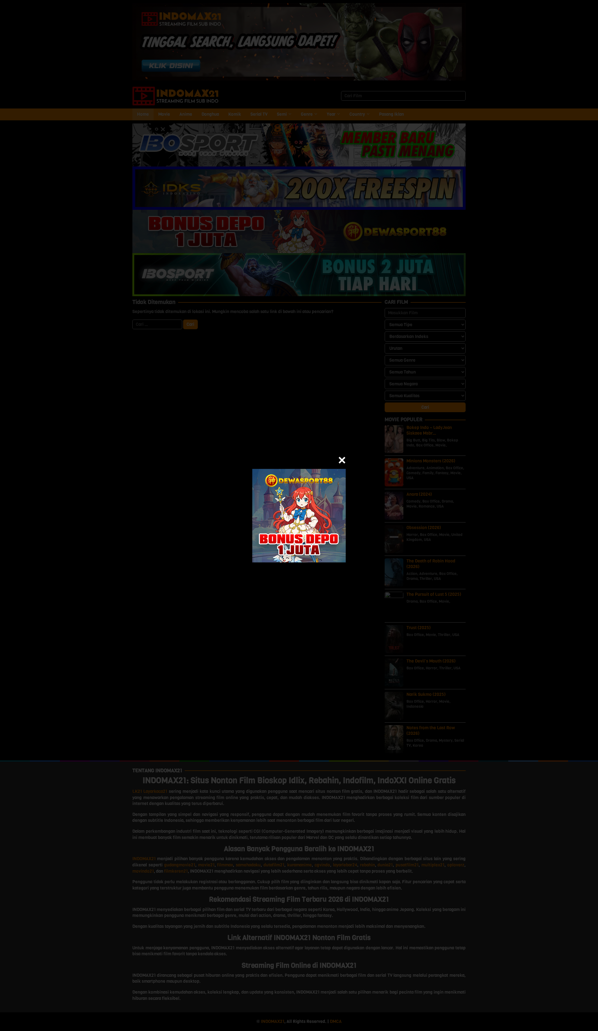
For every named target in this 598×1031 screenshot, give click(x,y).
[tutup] (342, 460)
